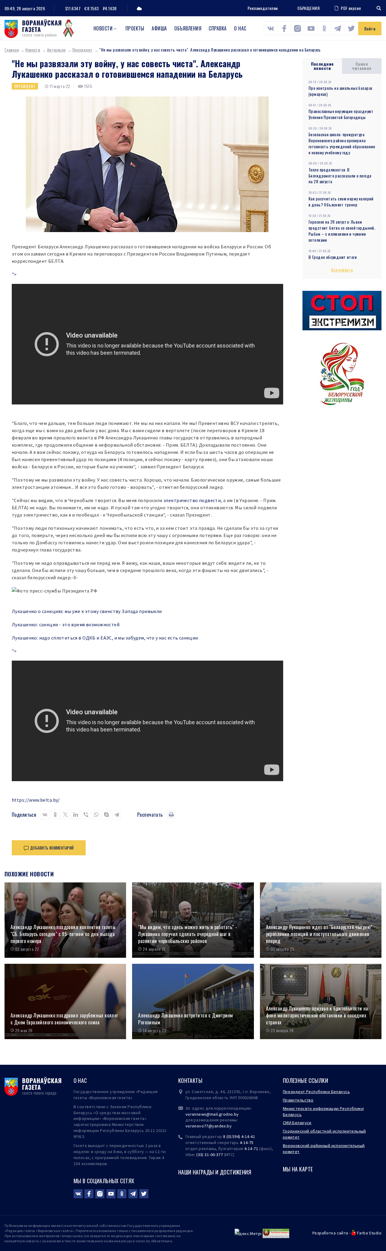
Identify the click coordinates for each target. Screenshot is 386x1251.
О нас (240, 28)
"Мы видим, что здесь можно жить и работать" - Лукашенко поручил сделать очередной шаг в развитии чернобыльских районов (187, 934)
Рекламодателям (263, 8)
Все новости (342, 269)
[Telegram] (116, 814)
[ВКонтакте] (44, 814)
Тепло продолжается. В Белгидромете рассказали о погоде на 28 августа (339, 175)
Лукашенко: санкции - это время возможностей (65, 624)
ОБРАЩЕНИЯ (308, 8)
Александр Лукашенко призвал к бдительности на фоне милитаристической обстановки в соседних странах (317, 1015)
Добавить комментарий (52, 848)
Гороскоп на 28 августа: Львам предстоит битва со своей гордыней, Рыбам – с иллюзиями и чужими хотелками (341, 230)
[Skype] (106, 814)
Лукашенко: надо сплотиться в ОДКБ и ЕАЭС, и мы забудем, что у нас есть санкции (105, 638)
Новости (102, 28)
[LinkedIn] (75, 814)
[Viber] (85, 814)
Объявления (187, 28)
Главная (12, 49)
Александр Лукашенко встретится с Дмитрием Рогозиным (185, 1019)
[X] (65, 814)
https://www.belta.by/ (36, 800)
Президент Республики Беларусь (316, 1091)
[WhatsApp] (96, 814)
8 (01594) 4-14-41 (239, 1136)
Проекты (134, 28)
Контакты (190, 1080)
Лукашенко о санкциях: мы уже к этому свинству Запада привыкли (87, 611)
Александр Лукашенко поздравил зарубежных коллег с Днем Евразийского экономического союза (64, 1019)
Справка (217, 28)
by (229, 1126)
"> (14, 274)
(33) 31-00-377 (209, 1154)
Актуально (56, 49)
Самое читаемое (361, 66)
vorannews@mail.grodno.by (212, 1114)
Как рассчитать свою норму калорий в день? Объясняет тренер (341, 201)
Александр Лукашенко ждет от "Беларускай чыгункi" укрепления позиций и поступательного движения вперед (319, 934)
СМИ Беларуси (297, 1122)
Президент (82, 49)
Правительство (298, 1100)
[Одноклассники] (55, 814)
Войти (369, 28)
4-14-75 (247, 1142)
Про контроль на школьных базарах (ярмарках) (340, 91)
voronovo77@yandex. (206, 1126)
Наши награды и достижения (215, 1172)
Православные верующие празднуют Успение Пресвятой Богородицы (340, 114)
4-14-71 (251, 1148)
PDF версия (351, 8)
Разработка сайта (330, 1233)
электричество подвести (192, 500)
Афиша (159, 28)
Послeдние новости (322, 66)
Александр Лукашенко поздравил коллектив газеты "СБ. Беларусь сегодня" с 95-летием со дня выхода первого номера (63, 934)
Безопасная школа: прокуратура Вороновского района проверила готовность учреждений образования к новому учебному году (341, 143)
